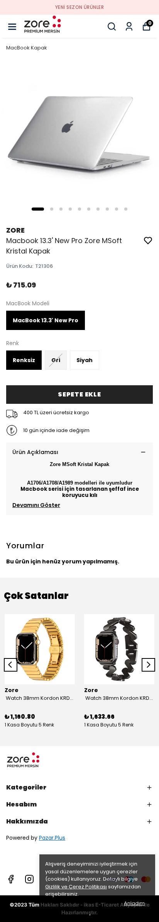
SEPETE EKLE (79, 394)
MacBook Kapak (26, 47)
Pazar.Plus (52, 838)
